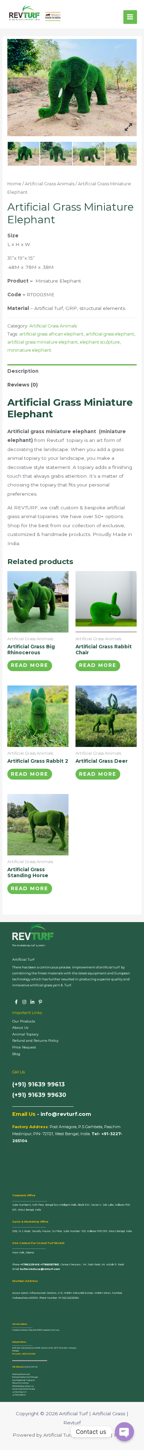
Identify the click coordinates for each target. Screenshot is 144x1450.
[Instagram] (24, 1002)
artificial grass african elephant (51, 334)
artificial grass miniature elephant (42, 342)
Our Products (23, 1021)
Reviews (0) (22, 385)
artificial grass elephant (110, 334)
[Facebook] (16, 1002)
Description (22, 371)
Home (14, 183)
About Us (20, 1027)
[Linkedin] (32, 1002)
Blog (16, 1054)
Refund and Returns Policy (35, 1040)
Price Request (24, 1047)
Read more (29, 665)
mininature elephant (29, 350)
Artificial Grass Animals (49, 183)
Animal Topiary (25, 1034)
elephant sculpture (100, 342)
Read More (29, 888)
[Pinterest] (40, 1002)
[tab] (72, 371)
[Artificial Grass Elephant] (23, 153)
